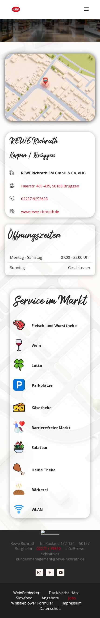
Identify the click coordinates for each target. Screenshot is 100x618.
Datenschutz (51, 608)
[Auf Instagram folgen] (39, 572)
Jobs (71, 598)
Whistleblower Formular (32, 603)
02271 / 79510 (50, 548)
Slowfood (24, 598)
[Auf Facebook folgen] (50, 572)
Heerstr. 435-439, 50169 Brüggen (50, 186)
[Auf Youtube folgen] (60, 572)
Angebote (50, 598)
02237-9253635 (34, 198)
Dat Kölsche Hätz (64, 592)
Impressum (71, 603)
